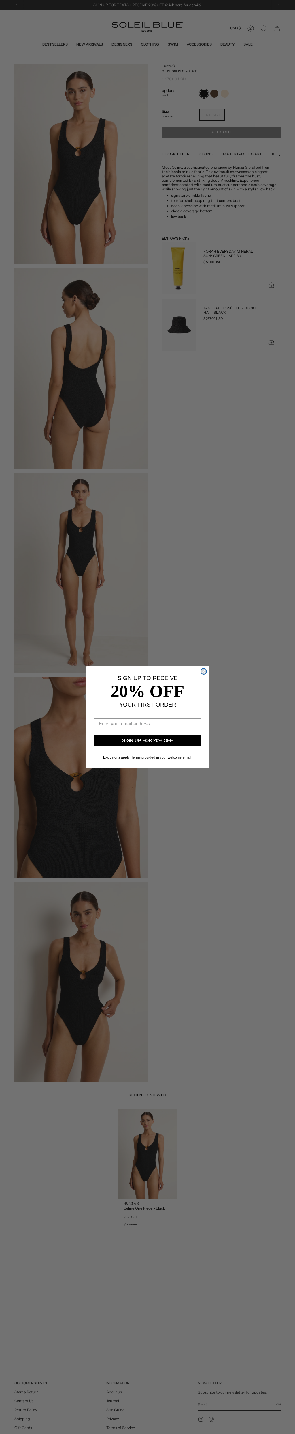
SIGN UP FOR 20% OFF (147, 740)
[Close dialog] (204, 671)
